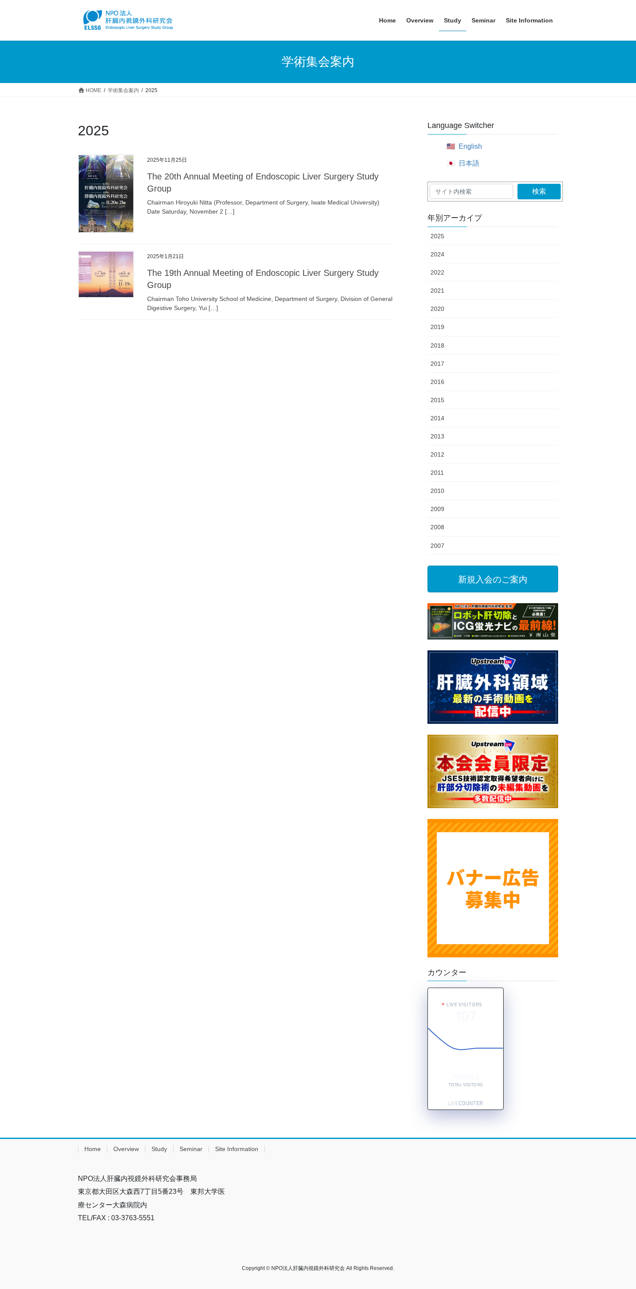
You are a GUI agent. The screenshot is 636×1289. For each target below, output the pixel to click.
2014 (437, 418)
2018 (437, 345)
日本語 (469, 163)
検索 (539, 191)
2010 (437, 490)
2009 (437, 508)
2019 (437, 326)
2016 (437, 381)
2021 (437, 290)
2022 (437, 272)
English (470, 146)
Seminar (191, 1148)
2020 (437, 308)
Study (159, 1148)
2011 (437, 472)
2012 (437, 454)
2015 (437, 400)
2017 (437, 363)
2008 (437, 527)
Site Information (236, 1148)
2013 (437, 436)
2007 (437, 545)
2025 (437, 236)
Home (92, 1148)
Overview (126, 1148)
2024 (437, 254)
